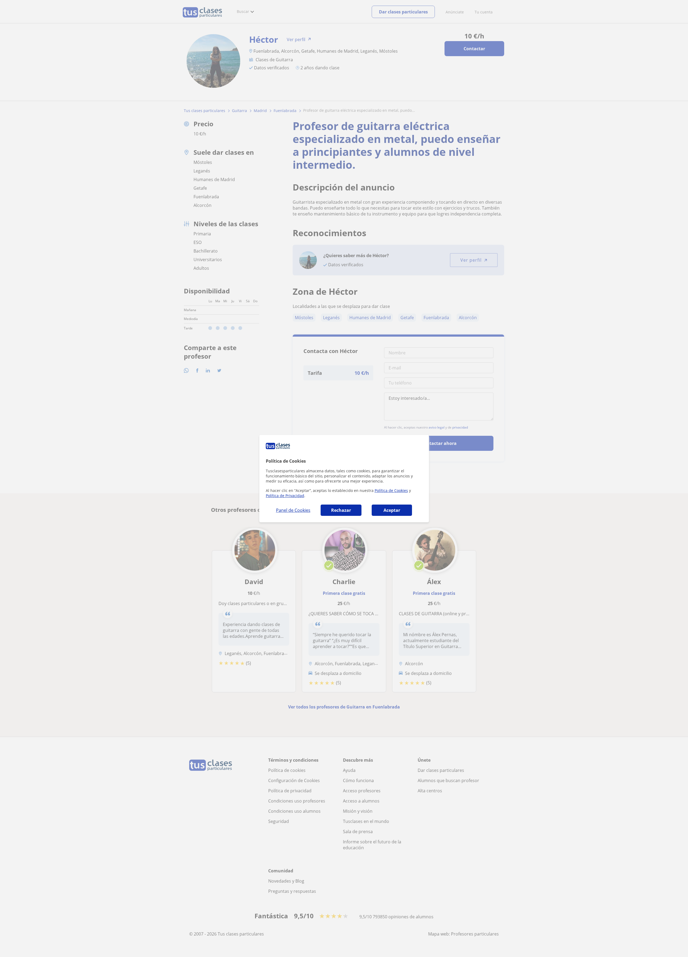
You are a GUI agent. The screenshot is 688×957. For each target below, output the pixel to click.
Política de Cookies (391, 490)
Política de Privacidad (285, 495)
